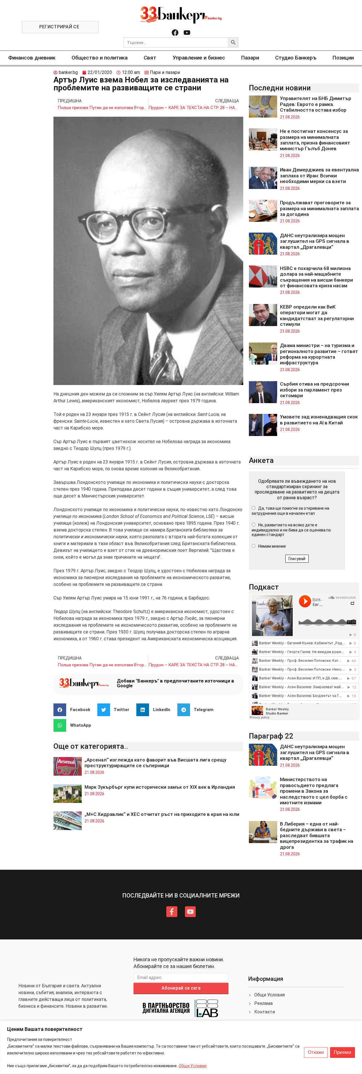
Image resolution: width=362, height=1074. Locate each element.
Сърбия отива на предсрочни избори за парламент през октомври (314, 389)
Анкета (261, 460)
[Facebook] (175, 32)
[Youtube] (187, 32)
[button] (73, 709)
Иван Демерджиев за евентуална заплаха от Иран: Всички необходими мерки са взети (319, 175)
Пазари (250, 57)
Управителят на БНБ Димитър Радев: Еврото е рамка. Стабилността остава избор (315, 104)
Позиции (343, 57)
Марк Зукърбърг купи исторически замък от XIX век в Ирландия (160, 787)
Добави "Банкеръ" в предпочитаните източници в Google (175, 683)
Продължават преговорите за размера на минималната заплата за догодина (319, 208)
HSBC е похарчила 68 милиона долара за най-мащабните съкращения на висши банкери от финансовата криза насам (316, 276)
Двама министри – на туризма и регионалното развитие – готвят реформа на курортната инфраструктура (319, 354)
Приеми (342, 1052)
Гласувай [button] (296, 558)
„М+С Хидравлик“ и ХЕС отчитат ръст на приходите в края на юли (162, 814)
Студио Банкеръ (295, 57)
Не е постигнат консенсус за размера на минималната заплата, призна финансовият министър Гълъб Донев (315, 139)
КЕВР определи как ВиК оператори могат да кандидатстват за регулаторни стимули (317, 315)
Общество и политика (100, 57)
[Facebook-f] (171, 911)
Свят (150, 57)
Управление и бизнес (199, 57)
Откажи (316, 1052)
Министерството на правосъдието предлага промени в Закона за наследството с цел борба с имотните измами (314, 791)
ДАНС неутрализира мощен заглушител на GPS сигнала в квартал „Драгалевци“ (314, 241)
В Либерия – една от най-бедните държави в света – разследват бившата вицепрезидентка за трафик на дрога (316, 835)
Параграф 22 (271, 736)
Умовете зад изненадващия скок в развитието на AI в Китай (319, 419)
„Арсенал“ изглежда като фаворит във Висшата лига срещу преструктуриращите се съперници (155, 762)
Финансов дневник (31, 57)
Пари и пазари (165, 72)
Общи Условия (192, 1066)
